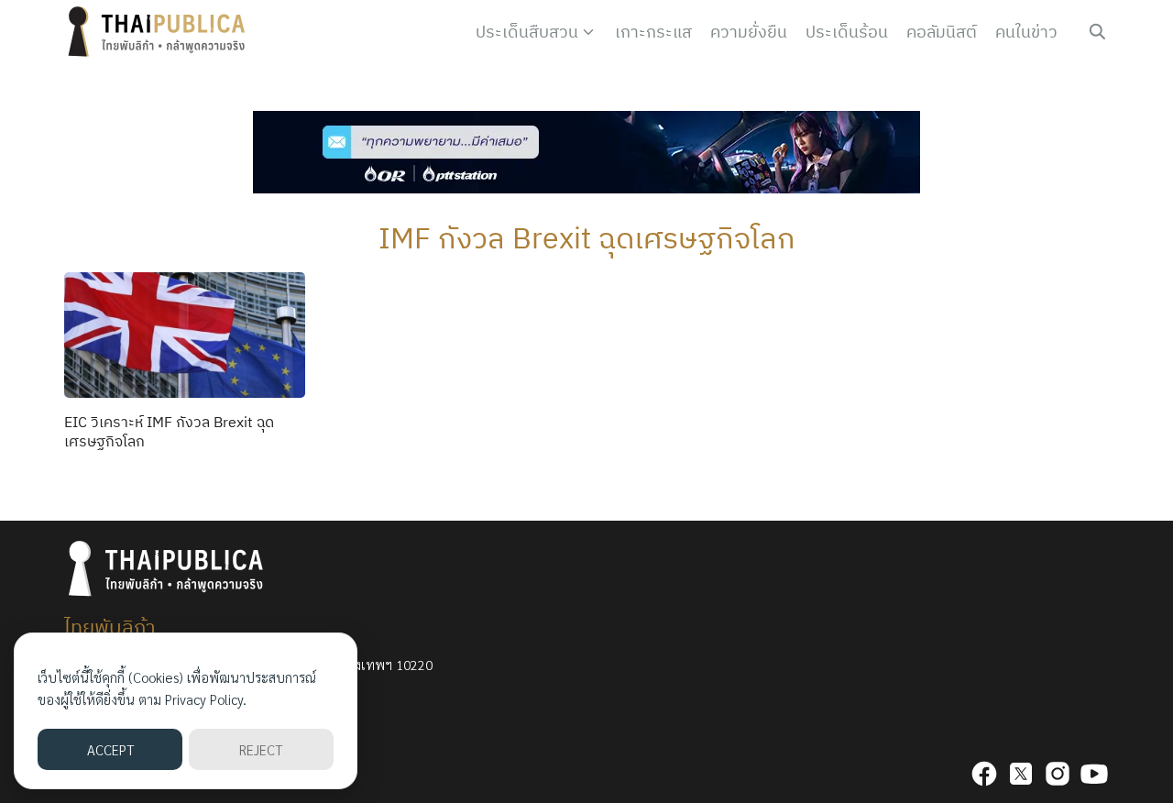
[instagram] (1057, 773)
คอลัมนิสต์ (941, 31)
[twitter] (1021, 773)
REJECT (260, 749)
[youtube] (1094, 773)
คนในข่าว (1026, 31)
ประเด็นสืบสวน (527, 31)
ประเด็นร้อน (847, 31)
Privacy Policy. (206, 699)
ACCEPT (110, 749)
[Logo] (160, 32)
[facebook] (984, 773)
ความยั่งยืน (748, 31)
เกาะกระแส (653, 31)
